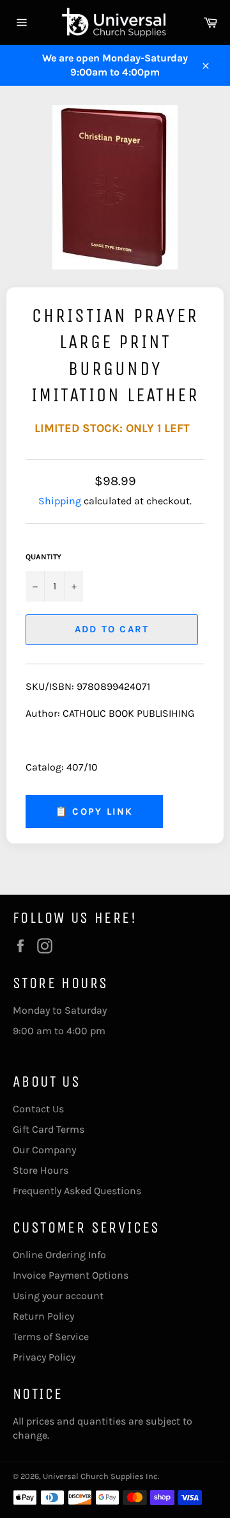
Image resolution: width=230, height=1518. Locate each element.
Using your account (58, 1296)
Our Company (44, 1150)
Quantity (43, 556)
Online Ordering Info (59, 1255)
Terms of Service (51, 1336)
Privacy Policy (44, 1357)
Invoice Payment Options (70, 1275)
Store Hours (40, 1170)
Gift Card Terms (48, 1129)
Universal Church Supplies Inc (100, 1476)
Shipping (59, 501)
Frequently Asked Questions (77, 1191)
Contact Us (38, 1109)
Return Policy (43, 1316)
